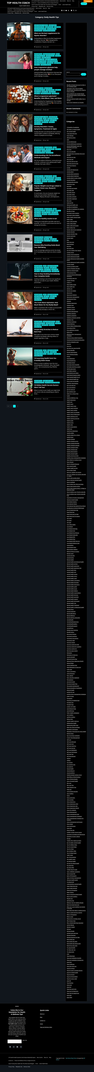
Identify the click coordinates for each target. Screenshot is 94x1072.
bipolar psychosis (49, 27)
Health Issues (57, 63)
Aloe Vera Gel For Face (72, 161)
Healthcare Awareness (46, 64)
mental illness (70, 609)
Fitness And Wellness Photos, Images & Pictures (48, 2)
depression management (73, 297)
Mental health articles (72, 564)
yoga (68, 954)
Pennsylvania (70, 680)
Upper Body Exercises (72, 886)
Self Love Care (70, 744)
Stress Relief (70, 824)
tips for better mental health (74, 842)
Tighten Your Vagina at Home (74, 840)
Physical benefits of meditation (74, 688)
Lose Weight (70, 526)
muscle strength (71, 657)
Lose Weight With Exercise (73, 541)
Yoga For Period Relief (72, 976)
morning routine (71, 642)
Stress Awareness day (72, 806)
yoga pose (69, 985)
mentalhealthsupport (72, 626)
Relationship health (71, 723)
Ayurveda (69, 186)
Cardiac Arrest (70, 252)
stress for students (71, 810)
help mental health (71, 466)
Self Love (69, 740)
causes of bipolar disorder (40, 28)
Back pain (69, 201)
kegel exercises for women (73, 516)
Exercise (69, 344)
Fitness (68, 356)
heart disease (70, 462)
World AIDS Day (70, 939)
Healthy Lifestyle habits (72, 447)
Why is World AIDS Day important (75, 923)
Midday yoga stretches (72, 630)
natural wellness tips (39, 382)
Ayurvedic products (71, 196)
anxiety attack (70, 172)
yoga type (69, 995)
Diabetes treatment (71, 322)
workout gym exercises (72, 933)
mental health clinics (72, 576)
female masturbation (72, 352)
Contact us (42, 1020)
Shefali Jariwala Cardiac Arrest (74, 775)
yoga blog (69, 962)
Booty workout (70, 244)
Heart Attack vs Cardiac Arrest (74, 460)
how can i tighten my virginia (74, 472)
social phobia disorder (72, 791)
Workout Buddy (70, 931)
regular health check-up (73, 721)
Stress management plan (73, 814)
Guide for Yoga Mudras (72, 383)
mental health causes (72, 574)
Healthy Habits (55, 93)
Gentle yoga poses (71, 369)
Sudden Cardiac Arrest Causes (74, 832)
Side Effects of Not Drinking (73, 777)
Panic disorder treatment (73, 677)
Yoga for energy (71, 968)
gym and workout (71, 387)
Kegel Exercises (70, 512)
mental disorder (71, 555)
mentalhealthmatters (72, 624)
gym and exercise (71, 385)
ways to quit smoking (72, 896)
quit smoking (70, 715)
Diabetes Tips (70, 319)
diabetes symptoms (71, 315)
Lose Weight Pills (71, 537)
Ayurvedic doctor (71, 192)
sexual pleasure (71, 771)
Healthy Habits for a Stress (73, 435)
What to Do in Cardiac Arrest (74, 918)
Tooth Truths (70, 855)
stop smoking (70, 793)
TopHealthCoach (38, 46)
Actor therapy (70, 135)
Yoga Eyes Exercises (71, 966)
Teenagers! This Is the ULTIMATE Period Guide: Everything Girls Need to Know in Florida (76, 90)
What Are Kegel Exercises (73, 905)
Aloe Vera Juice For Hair (72, 163)
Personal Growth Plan (72, 684)
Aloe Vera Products (71, 165)
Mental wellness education (73, 617)
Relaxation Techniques (72, 729)
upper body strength (72, 888)
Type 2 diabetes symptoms (73, 871)
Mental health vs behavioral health (75, 607)
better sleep (70, 219)
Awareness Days (71, 184)
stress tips (69, 828)
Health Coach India (46, 57)
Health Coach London (39, 59)
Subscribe (84, 3)
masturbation (70, 545)
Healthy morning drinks (72, 456)
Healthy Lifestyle (38, 183)
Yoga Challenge (70, 964)
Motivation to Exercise (72, 655)
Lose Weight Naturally (72, 535)
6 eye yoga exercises (72, 133)
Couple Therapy (71, 280)
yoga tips (69, 987)
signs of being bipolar (72, 779)
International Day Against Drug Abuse (76, 506)
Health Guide (50, 63)
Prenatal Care (70, 702)
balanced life (70, 203)
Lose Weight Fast (71, 531)
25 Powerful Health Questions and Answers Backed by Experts (45, 0)
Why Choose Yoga (71, 921)
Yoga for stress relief (72, 978)
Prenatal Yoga (70, 704)
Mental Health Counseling (73, 580)
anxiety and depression (72, 169)
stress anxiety (70, 800)
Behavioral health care (72, 205)
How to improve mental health (74, 480)
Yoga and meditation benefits (74, 958)
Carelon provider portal (72, 266)
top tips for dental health (73, 863)
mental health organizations (74, 593)
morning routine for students (74, 646)
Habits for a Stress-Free (72, 393)
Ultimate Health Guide (72, 880)
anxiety (68, 167)
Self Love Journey (71, 748)
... (48, 76)
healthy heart (70, 437)
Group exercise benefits (72, 381)
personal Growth (71, 682)
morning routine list (72, 648)
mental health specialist (73, 597)
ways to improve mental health (74, 894)
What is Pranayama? (72, 914)
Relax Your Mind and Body (73, 727)
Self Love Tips (70, 754)
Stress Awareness (71, 802)
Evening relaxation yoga (73, 342)
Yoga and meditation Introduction (75, 960)
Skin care (69, 783)
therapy (69, 838)
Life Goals (69, 520)
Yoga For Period (70, 974)
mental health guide (72, 586)
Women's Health (71, 927)
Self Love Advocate (71, 742)
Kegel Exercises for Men (73, 514)
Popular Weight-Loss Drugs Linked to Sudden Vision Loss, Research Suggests (47, 188)
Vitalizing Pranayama (72, 890)
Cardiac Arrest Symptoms (73, 254)
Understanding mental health (74, 884)
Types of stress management (74, 878)
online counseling (71, 671)
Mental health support (72, 599)
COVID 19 (69, 282)
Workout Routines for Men (73, 937)
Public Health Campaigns (73, 713)
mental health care (71, 572)
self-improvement (71, 756)
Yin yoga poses (70, 952)
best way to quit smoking (73, 213)
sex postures (70, 766)
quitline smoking (71, 717)
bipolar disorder (52, 25)
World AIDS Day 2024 (72, 941)
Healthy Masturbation (72, 451)
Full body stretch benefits (73, 364)
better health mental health (73, 217)
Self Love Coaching (71, 746)
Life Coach (69, 518)
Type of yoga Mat (71, 873)
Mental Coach (70, 553)
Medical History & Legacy (73, 551)
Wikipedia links (42, 6)
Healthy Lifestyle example (73, 445)
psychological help (71, 708)
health (57, 54)
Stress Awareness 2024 (72, 804)
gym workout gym (71, 391)
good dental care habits (73, 373)
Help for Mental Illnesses (73, 464)
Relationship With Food (72, 725)
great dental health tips (72, 379)
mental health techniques (73, 601)
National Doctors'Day (72, 659)
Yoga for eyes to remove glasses (74, 970)
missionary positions (72, 636)
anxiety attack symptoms (73, 174)
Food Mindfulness (71, 360)
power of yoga (70, 696)
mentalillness (70, 628)
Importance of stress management (75, 497)
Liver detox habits (71, 524)
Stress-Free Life (70, 830)
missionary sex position (72, 638)
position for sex (70, 692)
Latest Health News (66, 4)
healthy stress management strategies (76, 458)
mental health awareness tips (74, 568)
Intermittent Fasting (72, 502)
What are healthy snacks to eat (45, 219)
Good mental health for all (49, 30)
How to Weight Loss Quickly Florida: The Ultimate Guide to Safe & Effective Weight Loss (76, 95)
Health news (70, 424)
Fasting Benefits (71, 350)
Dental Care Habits (71, 291)
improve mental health (72, 499)
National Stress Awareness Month (75, 661)
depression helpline (72, 295)
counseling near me (72, 278)
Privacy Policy (35, 6)
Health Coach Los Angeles (51, 59)
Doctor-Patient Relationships (74, 326)
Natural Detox (70, 663)
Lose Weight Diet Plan (72, 528)
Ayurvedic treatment (72, 198)
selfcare (69, 758)
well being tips (70, 900)
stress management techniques (52, 382)
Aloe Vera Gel (70, 159)
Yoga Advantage (71, 956)
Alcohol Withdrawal (71, 142)
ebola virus (69, 332)
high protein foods (71, 470)
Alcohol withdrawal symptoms (74, 144)
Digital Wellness (71, 324)
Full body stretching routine (73, 367)
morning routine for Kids (73, 644)
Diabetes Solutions (71, 313)
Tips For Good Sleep (72, 847)
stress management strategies (74, 816)
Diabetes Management (72, 311)
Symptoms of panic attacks (73, 836)
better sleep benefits (72, 221)
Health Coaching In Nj (52, 61)
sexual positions (71, 773)
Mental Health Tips (71, 603)
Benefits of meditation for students (75, 209)
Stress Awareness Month (73, 808)
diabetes (69, 301)
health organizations (72, 427)
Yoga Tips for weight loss (73, 993)
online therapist (71, 673)
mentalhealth (70, 619)
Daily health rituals (51, 28)
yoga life (69, 981)
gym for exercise (71, 389)
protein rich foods (71, 706)
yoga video (69, 997)
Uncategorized (70, 882)
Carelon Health (70, 264)
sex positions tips (71, 764)
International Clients (72, 504)
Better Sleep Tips (71, 227)
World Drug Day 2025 (72, 945)
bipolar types (57, 27)
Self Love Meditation (72, 750)
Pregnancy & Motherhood (73, 700)
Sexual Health (70, 768)
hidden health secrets (48, 380)
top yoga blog (70, 865)
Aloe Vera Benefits (71, 151)
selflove (68, 760)
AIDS (68, 139)
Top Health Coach (18, 2)
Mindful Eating (70, 632)
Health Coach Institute (40, 152)
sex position (70, 762)
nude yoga (69, 669)
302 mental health (71, 131)
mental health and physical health (75, 562)
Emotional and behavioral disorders (75, 340)
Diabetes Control (71, 309)
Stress (68, 795)
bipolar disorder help (39, 27)
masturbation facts (71, 547)
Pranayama (69, 698)
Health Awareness (50, 55)
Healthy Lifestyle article (72, 441)
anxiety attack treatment (73, 176)
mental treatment (71, 611)
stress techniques (71, 826)
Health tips (37, 64)
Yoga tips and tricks (71, 989)
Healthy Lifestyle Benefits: (73, 443)
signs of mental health (72, 781)
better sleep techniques (73, 225)
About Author (63, 0)
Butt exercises (70, 248)
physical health (49, 152)
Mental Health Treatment (73, 605)
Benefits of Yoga (71, 211)
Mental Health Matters (72, 591)
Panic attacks (70, 675)
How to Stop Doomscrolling (73, 486)
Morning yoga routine (72, 651)
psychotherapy (70, 711)
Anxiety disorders (53, 116)
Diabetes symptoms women (73, 317)
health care (58, 55)
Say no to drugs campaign (73, 735)
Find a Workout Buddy (72, 354)
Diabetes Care (70, 305)
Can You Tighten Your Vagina (74, 250)
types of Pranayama (71, 876)
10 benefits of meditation (73, 127)
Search (68, 72)
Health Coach (37, 57)
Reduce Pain (70, 719)
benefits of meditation (72, 207)
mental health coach (72, 578)
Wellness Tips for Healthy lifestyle (75, 902)
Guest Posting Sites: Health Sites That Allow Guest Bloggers (44, 4)
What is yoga (70, 916)
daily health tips (38, 30)
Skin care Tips (70, 785)
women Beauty (70, 925)
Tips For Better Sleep (72, 845)
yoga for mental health (72, 972)
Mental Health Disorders (73, 582)
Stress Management (72, 812)
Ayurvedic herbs (71, 194)
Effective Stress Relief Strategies (75, 338)
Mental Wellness (71, 615)
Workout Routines (71, 935)
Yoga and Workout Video (46, 1027)
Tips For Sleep (70, 849)
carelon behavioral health (73, 256)
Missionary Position (71, 634)
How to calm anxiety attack (73, 478)
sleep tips (69, 789)
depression (69, 293)
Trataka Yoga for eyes (72, 869)
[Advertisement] (76, 45)
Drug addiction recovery (73, 330)
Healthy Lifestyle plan (72, 449)
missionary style (71, 640)
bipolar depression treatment (41, 25)
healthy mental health (72, 453)
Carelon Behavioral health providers (76, 262)
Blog (73, 0)
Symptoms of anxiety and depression (76, 834)
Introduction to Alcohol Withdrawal (75, 508)
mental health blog (71, 570)
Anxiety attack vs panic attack (41, 116)
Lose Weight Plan (71, 539)
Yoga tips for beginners (72, 991)
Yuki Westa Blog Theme (71, 1058)
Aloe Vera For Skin (71, 157)
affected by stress (71, 137)
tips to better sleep (71, 851)
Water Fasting (70, 892)
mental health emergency (73, 584)
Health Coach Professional (40, 61)
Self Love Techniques (72, 752)
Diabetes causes (71, 307)
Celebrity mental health (72, 270)
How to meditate (71, 482)
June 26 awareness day (72, 510)
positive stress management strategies (76, 694)
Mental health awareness (73, 566)
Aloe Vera (69, 149)
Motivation (69, 653)
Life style (69, 522)
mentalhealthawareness (73, 622)
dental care (69, 288)
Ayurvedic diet (70, 190)
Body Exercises (70, 242)
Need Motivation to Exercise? (74, 667)
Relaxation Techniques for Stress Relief (76, 731)
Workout (69, 929)
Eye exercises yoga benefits (73, 348)
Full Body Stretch (71, 362)
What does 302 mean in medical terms (76, 910)
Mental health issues (72, 588)
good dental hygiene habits (73, 375)
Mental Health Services (72, 595)
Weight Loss (70, 898)
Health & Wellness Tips (40, 55)
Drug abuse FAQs (71, 328)
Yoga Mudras (70, 983)
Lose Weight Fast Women (73, 533)
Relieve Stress (70, 733)
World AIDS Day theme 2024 (74, 943)
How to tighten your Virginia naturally (76, 492)
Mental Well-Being (71, 613)
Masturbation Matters (72, 549)
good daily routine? (71, 371)
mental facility (70, 557)
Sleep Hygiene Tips (71, 787)
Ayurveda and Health (72, 188)
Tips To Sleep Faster (72, 853)
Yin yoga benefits (71, 947)
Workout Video (50, 6)
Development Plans (71, 299)
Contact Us (34, 2)
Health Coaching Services (40, 63)
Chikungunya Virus (71, 272)
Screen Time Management (73, 737)
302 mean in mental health (73, 129)
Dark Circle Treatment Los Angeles (75, 102)
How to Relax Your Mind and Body (75, 484)
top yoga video (70, 867)
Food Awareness (71, 358)
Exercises (69, 346)
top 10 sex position (71, 857)
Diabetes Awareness (72, 303)
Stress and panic (38, 124)
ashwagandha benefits (72, 182)
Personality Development (73, 686)
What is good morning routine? (74, 912)
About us (69, 0)
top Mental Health (71, 861)
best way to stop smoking (73, 215)
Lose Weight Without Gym (73, 543)
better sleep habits (71, 223)
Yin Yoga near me (71, 950)
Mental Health (70, 559)
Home (59, 4)
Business (69, 246)
